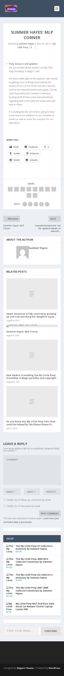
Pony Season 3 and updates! (23, 63)
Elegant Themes (25, 668)
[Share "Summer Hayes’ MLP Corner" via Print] (35, 195)
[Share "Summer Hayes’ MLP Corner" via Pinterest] (35, 189)
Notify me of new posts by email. (23, 505)
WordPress (54, 668)
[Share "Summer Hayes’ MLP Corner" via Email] (29, 195)
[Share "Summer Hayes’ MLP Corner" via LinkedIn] (41, 189)
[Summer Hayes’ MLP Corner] (32, 326)
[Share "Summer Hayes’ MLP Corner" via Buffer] (47, 189)
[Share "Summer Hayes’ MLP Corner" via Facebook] (10, 189)
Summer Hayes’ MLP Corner (22, 331)
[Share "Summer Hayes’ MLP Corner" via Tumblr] (29, 189)
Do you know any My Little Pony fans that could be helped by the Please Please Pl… (30, 423)
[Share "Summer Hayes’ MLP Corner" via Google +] (23, 189)
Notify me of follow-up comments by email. (29, 499)
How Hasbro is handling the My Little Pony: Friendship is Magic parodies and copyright (31, 376)
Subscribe (50, 631)
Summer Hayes (26, 43)
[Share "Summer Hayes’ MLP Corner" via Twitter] (16, 189)
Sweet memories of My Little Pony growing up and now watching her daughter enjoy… (31, 315)
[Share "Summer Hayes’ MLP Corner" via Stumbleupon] (54, 189)
